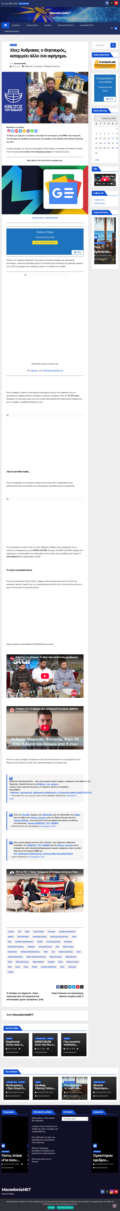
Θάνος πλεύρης (68, 946)
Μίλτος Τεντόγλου (56, 957)
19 (104, 143)
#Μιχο (77, 815)
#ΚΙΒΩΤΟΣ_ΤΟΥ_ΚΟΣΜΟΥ (46, 823)
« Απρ (96, 160)
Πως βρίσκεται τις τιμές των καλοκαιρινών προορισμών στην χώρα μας (43, 1139)
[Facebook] (36, 131)
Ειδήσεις (16, 25)
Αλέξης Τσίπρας (39, 931)
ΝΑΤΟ (10, 962)
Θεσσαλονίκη (12, 952)
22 (117, 143)
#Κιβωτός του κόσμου (34, 66)
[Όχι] (117, 1205)
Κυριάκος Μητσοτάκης (15, 957)
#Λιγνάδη (26, 815)
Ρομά (9, 967)
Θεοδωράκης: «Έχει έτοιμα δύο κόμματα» (16, 1088)
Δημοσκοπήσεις (11, 31)
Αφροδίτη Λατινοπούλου (67, 931)
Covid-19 (11, 931)
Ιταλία (46, 952)
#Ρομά (25, 820)
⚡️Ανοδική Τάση (40, 1038)
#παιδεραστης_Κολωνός (56, 793)
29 (117, 148)
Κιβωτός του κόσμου (66, 952)
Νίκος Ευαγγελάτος (22, 962)
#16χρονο (18, 820)
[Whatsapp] (32, 131)
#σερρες (31, 823)
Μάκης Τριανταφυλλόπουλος (36, 957)
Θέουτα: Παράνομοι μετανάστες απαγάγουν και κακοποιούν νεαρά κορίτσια (43, 1150)
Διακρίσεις (98, 1151)
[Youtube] (16, 131)
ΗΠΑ (57, 946)
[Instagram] (9, 131)
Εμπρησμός (68, 941)
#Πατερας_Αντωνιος (20, 793)
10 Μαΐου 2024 (104, 255)
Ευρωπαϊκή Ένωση (45, 946)
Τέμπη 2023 (72, 967)
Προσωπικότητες (66, 25)
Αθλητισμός (32, 25)
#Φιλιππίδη (47, 815)
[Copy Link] (24, 131)
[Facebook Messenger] (20, 131)
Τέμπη (62, 967)
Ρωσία (17, 967)
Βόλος (74, 936)
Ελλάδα (39, 941)
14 (113, 138)
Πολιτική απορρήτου (65, 1207)
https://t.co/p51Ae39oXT (62, 854)
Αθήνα (27, 931)
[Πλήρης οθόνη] (114, 183)
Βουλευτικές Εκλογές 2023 (59, 936)
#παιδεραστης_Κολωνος (41, 854)
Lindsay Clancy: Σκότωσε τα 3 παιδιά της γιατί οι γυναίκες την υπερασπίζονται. (45, 1129)
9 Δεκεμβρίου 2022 (48, 826)
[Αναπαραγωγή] (97, 183)
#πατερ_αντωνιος (39, 818)
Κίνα (53, 952)
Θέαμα (48, 25)
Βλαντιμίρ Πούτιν (23, 936)
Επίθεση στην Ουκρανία (16, 946)
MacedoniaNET (60, 13)
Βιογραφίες (7, 1151)
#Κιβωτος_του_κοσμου (47, 784)
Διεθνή (38, 1082)
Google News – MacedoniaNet (45, 218)
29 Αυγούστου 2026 (16, 1092)
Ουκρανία (51, 962)
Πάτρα (60, 962)
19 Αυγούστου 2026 (103, 1092)
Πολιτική (21, 1082)
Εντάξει (51, 1207)
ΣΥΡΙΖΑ (34, 967)
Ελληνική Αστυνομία (53, 941)
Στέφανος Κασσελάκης (48, 967)
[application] (105, 180)
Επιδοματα (31, 946)
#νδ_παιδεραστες (37, 793)
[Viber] (28, 131)
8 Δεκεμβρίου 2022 (37, 857)
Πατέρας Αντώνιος (73, 962)
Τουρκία (10, 972)
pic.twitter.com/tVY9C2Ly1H (79, 793)
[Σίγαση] (111, 183)
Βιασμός (10, 936)
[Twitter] (12, 131)
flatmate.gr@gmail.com (53, 371)
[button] (112, 28)
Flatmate (34, 371)
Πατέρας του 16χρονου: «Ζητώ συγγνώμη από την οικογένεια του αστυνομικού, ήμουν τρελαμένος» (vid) (24, 996)
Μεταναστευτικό (99, 1082)
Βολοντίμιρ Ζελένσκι (39, 936)
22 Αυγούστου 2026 (74, 1092)
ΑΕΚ (19, 931)
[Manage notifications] (114, 1206)
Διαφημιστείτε (87, 25)
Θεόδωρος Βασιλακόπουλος (30, 952)
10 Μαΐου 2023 (102, 1164)
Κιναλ (79, 952)
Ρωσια (26, 967)
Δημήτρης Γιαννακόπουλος (24, 941)
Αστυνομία (51, 931)
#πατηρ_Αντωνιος (65, 845)
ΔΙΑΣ (9, 941)
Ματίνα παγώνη (71, 957)
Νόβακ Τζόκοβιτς (38, 962)
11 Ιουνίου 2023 (12, 1164)
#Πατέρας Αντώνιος (52, 66)
